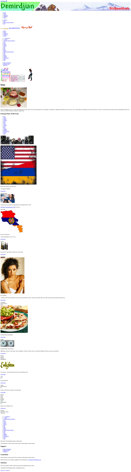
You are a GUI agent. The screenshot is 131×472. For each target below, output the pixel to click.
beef (4, 42)
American (5, 15)
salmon (4, 55)
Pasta (4, 126)
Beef (4, 116)
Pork (4, 127)
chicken (5, 45)
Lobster (5, 125)
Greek (4, 17)
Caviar (4, 117)
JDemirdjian (3, 1)
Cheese (4, 119)
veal (4, 60)
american (5, 20)
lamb (4, 49)
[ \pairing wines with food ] (9, 40)
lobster (4, 50)
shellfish (5, 56)
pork (4, 54)
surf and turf (6, 58)
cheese (4, 44)
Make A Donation (7, 62)
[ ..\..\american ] (6, 38)
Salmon (5, 129)
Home (4, 12)
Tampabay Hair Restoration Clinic (8, 207)
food (4, 21)
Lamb (4, 124)
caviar (4, 43)
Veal (4, 133)
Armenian (5, 16)
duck (4, 46)
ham (4, 23)
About (4, 14)
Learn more (3, 191)
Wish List (5, 65)
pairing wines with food (8, 22)
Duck (4, 121)
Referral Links (6, 64)
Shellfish (5, 130)
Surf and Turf (6, 131)
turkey (4, 59)
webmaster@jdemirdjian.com (34, 459)
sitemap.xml (7, 470)
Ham (4, 122)
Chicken (5, 120)
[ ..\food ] (5, 39)
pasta (4, 53)
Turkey (4, 132)
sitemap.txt (3, 470)
